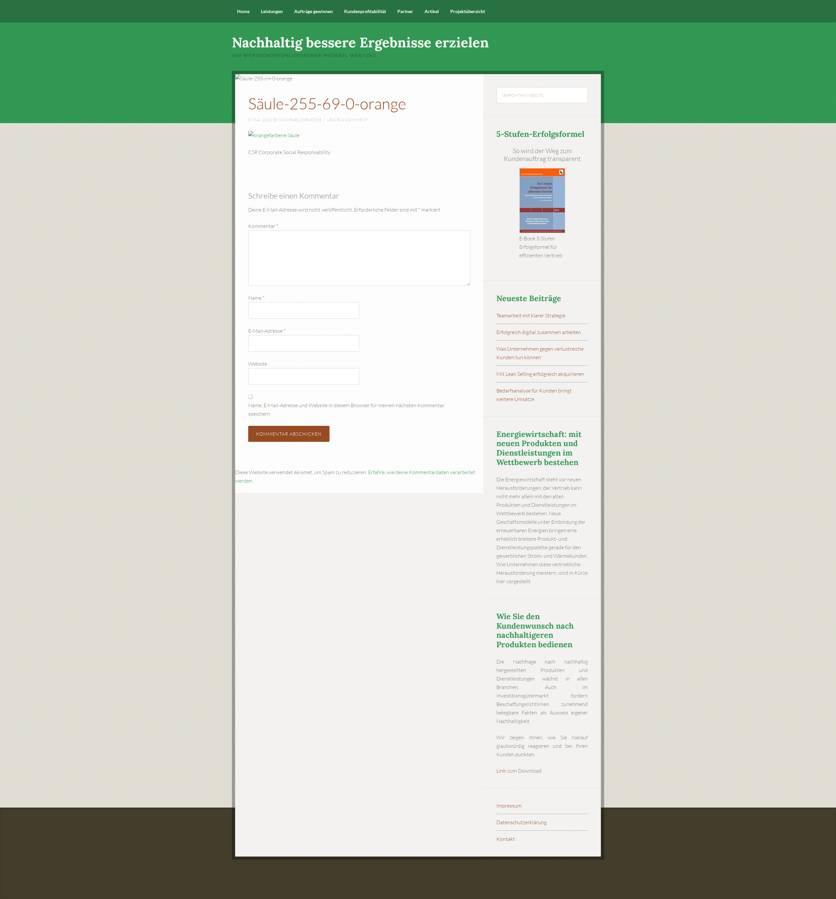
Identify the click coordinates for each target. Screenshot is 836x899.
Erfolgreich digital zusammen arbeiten (538, 332)
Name (256, 298)
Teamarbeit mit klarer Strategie (530, 315)
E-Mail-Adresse (266, 331)
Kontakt (505, 839)
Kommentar (263, 226)
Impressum (509, 805)
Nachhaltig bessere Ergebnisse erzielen (360, 42)
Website (257, 364)
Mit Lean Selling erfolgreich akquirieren (540, 374)
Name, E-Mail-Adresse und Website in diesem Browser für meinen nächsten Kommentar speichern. (346, 409)
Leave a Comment (347, 119)
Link (501, 770)
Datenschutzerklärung (521, 822)
